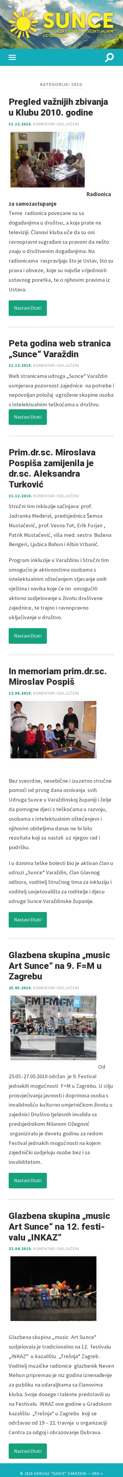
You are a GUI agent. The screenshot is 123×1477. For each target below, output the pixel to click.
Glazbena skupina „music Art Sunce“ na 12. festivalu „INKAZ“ (59, 1226)
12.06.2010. (20, 693)
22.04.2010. (20, 1248)
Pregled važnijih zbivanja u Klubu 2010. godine (58, 107)
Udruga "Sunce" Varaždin (60, 1473)
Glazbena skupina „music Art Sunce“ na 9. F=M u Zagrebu (59, 965)
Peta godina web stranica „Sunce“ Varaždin (60, 348)
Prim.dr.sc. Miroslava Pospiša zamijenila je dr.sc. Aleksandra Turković (52, 468)
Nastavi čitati (27, 308)
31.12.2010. (20, 124)
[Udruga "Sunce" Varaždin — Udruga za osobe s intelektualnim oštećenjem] (61, 23)
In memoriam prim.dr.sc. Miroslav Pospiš (58, 676)
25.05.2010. (20, 987)
